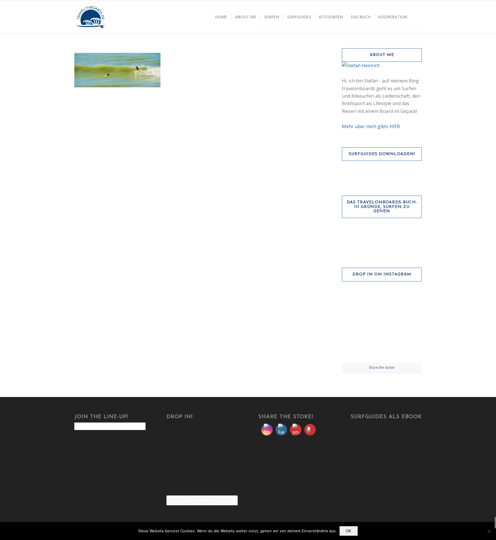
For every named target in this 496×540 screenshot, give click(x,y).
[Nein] (489, 531)
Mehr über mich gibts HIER (371, 126)
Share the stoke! (382, 367)
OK (348, 531)
